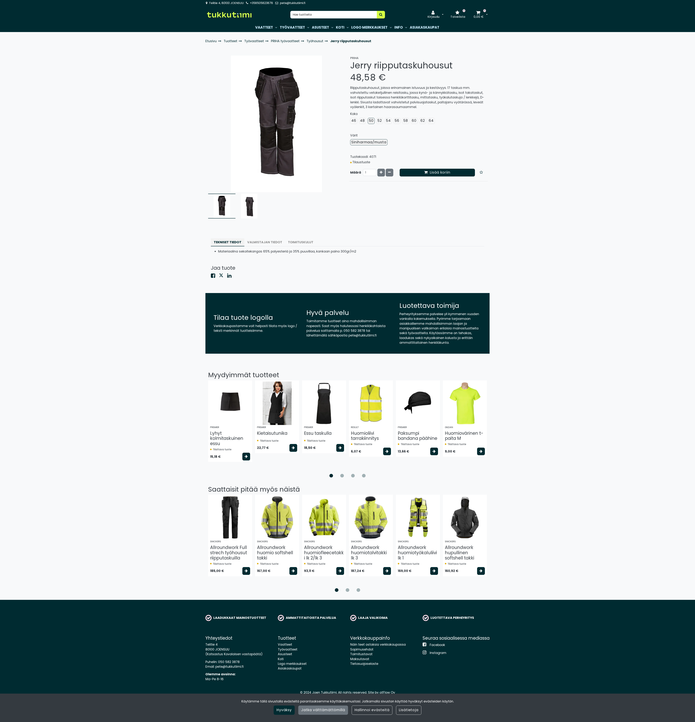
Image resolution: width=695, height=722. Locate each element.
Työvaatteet (287, 649)
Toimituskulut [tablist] (300, 242)
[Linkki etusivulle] (229, 15)
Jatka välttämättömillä (323, 710)
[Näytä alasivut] (276, 27)
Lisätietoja (409, 710)
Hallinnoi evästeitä (372, 710)
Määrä (355, 172)
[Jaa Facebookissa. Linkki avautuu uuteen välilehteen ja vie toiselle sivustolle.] (215, 276)
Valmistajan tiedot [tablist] (264, 242)
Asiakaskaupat (290, 668)
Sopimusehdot (361, 649)
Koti (281, 659)
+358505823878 (261, 3)
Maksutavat (359, 659)
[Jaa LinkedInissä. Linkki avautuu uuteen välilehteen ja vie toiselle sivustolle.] (230, 276)
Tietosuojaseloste (364, 664)
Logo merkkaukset (292, 664)
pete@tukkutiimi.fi (292, 3)
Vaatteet (285, 644)
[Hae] (381, 15)
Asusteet (285, 654)
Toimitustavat (361, 654)
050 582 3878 (229, 662)
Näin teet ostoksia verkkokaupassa (378, 644)
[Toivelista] (481, 172)
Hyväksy (284, 710)
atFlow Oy (387, 692)
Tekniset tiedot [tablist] (227, 242)
